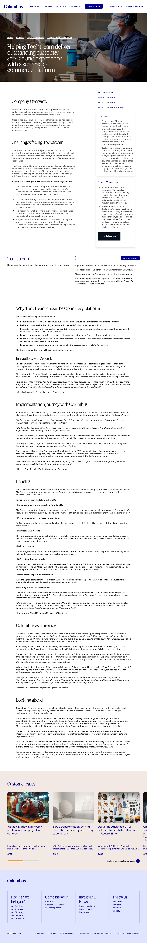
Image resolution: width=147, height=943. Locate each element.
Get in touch (17, 915)
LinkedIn (117, 904)
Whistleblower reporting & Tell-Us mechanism (95, 933)
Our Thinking (17, 912)
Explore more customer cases (121, 861)
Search (139, 6)
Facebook (117, 901)
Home (10, 37)
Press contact (85, 909)
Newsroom (84, 912)
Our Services (17, 906)
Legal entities (119, 933)
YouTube (117, 907)
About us (49, 901)
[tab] (15, 860)
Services (20, 37)
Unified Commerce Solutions (60, 37)
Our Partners (17, 909)
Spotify (116, 910)
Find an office (17, 918)
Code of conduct (133, 933)
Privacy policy (40, 933)
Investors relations (87, 906)
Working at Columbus (55, 904)
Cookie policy (53, 933)
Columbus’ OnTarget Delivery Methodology (75, 718)
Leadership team (53, 907)
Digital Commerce (35, 37)
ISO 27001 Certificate (68, 933)
